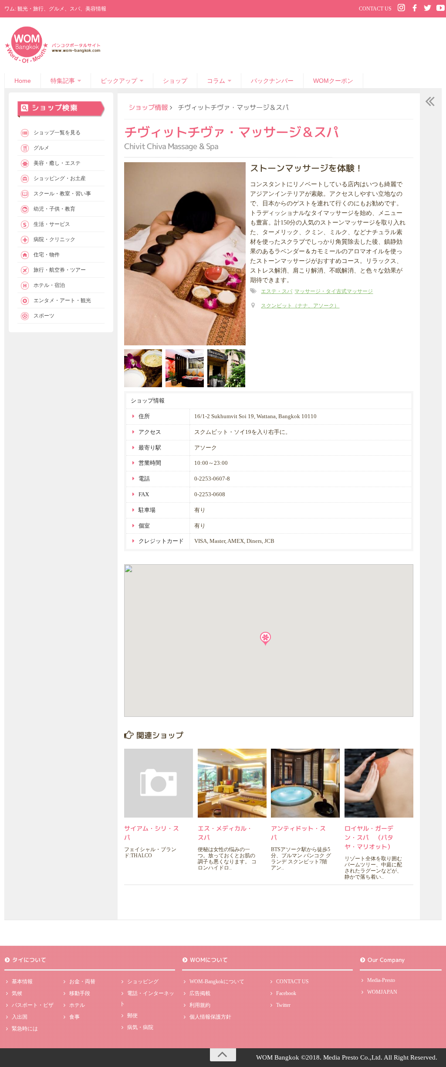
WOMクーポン (333, 80)
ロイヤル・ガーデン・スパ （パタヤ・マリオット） (369, 837)
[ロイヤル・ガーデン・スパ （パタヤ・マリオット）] (379, 783)
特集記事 (63, 80)
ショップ (175, 80)
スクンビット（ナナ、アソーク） (300, 306)
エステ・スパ (276, 291)
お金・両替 (82, 981)
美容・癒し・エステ (57, 163)
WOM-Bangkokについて (216, 981)
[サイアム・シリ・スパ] (158, 783)
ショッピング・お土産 (60, 178)
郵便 (132, 1015)
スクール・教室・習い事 (62, 194)
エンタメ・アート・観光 (62, 300)
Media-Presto (381, 980)
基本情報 (22, 981)
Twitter (283, 1005)
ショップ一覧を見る (57, 133)
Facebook (286, 993)
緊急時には (25, 1029)
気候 (17, 993)
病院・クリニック (54, 239)
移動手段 (79, 993)
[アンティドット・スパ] (305, 783)
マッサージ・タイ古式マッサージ (333, 291)
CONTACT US (375, 9)
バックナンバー (272, 80)
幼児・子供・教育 (54, 209)
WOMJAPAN (382, 992)
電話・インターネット (147, 998)
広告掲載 (199, 993)
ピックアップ (119, 80)
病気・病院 (140, 1027)
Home (22, 80)
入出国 (19, 1017)
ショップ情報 (148, 107)
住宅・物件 (47, 255)
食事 (74, 1017)
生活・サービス (52, 224)
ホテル (77, 1005)
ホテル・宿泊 (49, 285)
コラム (216, 80)
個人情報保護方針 (210, 1017)
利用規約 (199, 1005)
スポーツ (44, 316)
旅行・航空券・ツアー (60, 270)
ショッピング (143, 981)
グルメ (41, 148)
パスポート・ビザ (33, 1005)
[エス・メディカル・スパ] (232, 783)
